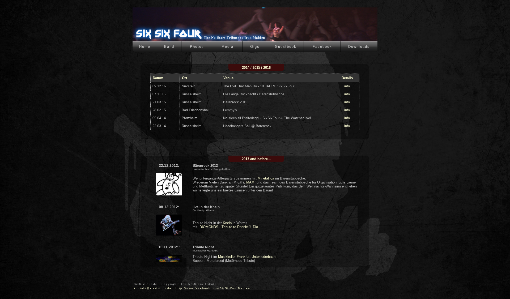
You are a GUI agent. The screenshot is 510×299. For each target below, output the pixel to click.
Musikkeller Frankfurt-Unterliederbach (246, 257)
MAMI (251, 182)
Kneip (227, 223)
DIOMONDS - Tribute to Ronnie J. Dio (228, 227)
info (347, 86)
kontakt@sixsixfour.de (153, 288)
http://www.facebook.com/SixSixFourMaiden (213, 288)
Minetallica (266, 178)
